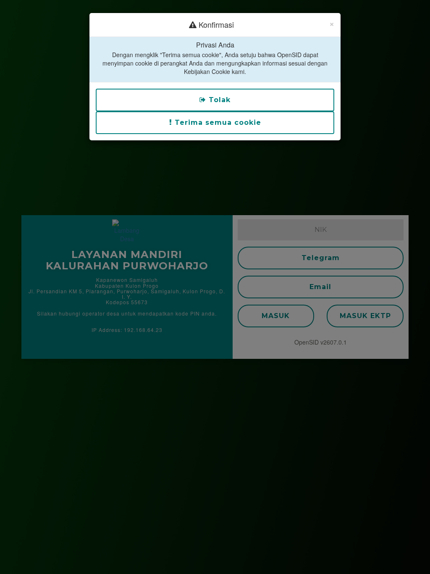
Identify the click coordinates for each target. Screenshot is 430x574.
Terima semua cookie (216, 122)
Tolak (218, 100)
